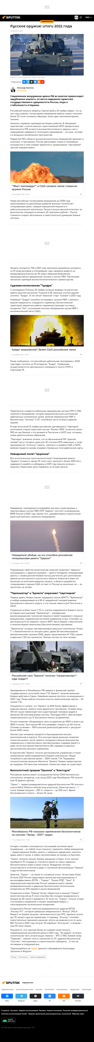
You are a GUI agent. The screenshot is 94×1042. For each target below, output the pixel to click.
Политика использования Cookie (14, 1014)
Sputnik (14, 77)
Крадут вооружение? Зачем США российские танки (44, 349)
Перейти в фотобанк (38, 77)
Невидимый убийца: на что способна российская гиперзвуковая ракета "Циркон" (42, 556)
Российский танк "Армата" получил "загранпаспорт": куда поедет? (44, 677)
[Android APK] (8, 1020)
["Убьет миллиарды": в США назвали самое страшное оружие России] (47, 167)
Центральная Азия (24, 989)
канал (34, 948)
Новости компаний (54, 1010)
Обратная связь (78, 1014)
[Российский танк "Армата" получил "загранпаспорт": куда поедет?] (47, 656)
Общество (74, 989)
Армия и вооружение (38, 957)
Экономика (61, 989)
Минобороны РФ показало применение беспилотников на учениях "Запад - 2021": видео (46, 833)
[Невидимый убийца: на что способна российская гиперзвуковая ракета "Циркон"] (47, 536)
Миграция (86, 989)
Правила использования (28, 1010)
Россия (13, 957)
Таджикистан (7, 989)
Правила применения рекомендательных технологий (49, 1014)
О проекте (5, 1010)
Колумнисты (23, 957)
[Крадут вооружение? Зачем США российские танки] (47, 330)
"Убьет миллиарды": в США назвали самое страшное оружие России (44, 187)
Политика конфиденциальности (75, 1010)
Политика (49, 989)
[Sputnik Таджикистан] (12, 19)
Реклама (42, 1010)
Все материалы (22, 90)
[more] (80, 194)
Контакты (14, 1010)
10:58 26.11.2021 (16, 31)
